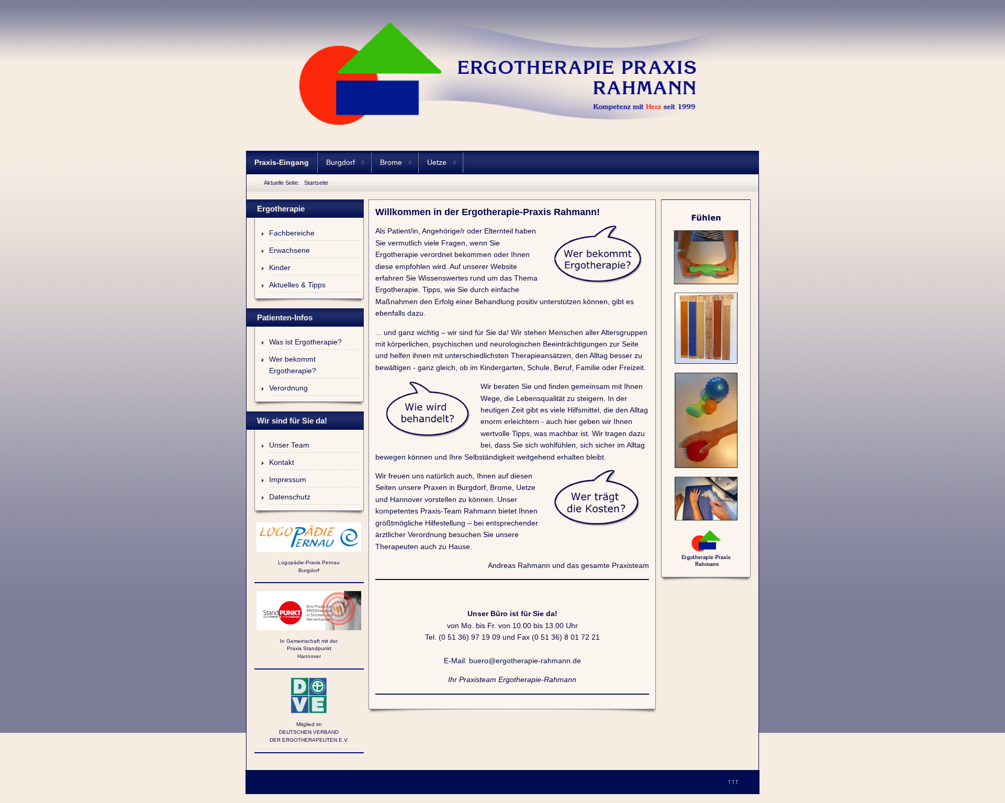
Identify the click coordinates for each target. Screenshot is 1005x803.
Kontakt (281, 462)
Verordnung (288, 388)
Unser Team (289, 445)
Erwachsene (289, 250)
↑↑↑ (733, 781)
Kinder (280, 267)
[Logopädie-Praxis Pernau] (309, 537)
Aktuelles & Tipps (297, 285)
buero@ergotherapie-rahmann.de (525, 660)
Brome (391, 162)
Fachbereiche (292, 233)
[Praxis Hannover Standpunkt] (309, 610)
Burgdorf (340, 162)
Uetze (436, 162)
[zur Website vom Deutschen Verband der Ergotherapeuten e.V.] (309, 695)
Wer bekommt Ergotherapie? (292, 365)
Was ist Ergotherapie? (305, 342)
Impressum (287, 479)
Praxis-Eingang (281, 162)
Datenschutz (289, 497)
